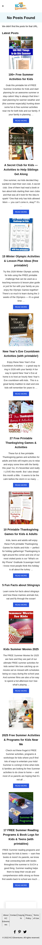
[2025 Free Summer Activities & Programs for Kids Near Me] (21, 714)
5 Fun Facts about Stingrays (21, 585)
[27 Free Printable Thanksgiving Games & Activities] (21, 417)
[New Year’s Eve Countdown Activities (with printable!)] (21, 330)
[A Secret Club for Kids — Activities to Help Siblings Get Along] (21, 144)
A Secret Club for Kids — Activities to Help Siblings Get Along (21, 170)
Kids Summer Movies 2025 (21, 649)
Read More (22, 121)
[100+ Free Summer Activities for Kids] (21, 53)
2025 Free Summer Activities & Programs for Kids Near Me (21, 740)
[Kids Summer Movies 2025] (21, 628)
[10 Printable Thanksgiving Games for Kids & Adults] (21, 508)
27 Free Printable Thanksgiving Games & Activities (21, 443)
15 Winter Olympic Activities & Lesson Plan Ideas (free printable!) (21, 261)
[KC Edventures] (21, 6)
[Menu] (3, 6)
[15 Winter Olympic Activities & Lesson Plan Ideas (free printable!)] (21, 235)
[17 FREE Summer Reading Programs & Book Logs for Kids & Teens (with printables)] (21, 809)
